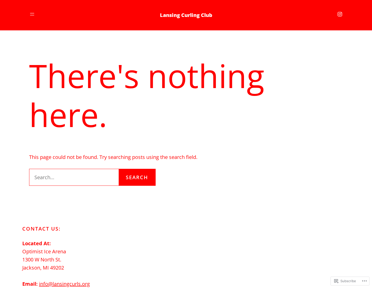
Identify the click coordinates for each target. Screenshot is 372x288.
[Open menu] (32, 14)
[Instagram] (340, 14)
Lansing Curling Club (186, 15)
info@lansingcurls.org (64, 283)
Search (137, 177)
